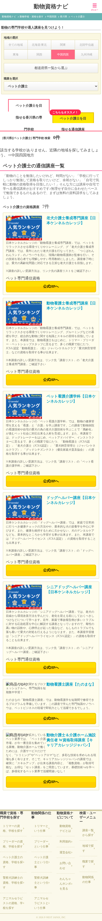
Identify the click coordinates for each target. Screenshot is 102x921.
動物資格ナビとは (65, 828)
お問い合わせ (65, 865)
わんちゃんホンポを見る (65, 883)
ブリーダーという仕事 (41, 844)
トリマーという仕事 (41, 828)
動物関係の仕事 (88, 880)
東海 (16, 54)
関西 (39, 54)
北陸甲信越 (86, 44)
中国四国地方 (22, 155)
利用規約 (65, 841)
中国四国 (63, 54)
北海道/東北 (39, 44)
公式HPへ (51, 286)
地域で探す (88, 848)
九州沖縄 (86, 54)
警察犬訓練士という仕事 (41, 882)
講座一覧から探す (88, 833)
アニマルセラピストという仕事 (41, 903)
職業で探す (88, 864)
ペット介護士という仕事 (41, 862)
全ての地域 (16, 44)
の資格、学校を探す (13, 828)
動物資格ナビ (51, 6)
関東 (63, 44)
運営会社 (65, 852)
